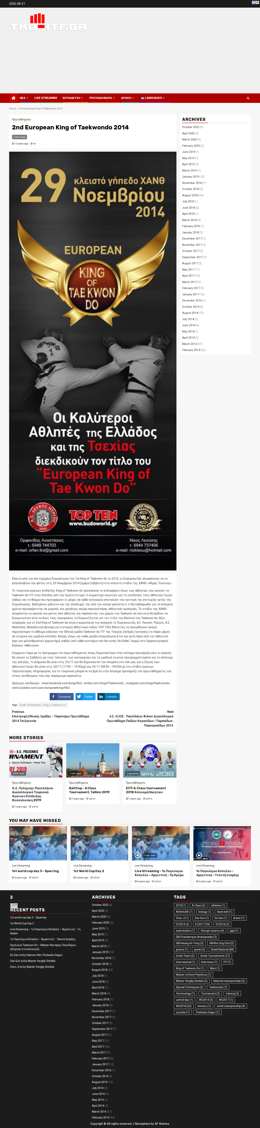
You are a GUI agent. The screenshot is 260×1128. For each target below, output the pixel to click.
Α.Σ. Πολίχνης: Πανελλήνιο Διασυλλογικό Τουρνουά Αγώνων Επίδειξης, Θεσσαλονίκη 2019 (32, 794)
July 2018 (188, 201)
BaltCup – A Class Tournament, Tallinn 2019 (89, 790)
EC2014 (182, 924)
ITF (227, 962)
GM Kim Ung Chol (221, 943)
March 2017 (189, 282)
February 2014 (191, 350)
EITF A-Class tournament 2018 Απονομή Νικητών (146, 790)
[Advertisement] (130, 64)
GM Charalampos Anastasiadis (196, 936)
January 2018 (190, 232)
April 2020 (188, 133)
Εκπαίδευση (71, 98)
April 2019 (188, 164)
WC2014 (206, 999)
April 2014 (188, 337)
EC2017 (202, 924)
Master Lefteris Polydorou (193, 974)
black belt (224, 911)
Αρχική (126, 98)
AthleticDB (184, 911)
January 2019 (190, 176)
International (185, 962)
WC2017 (226, 999)
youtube (183, 1012)
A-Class (198, 905)
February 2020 (191, 145)
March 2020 (189, 139)
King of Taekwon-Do (55, 704)
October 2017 (190, 251)
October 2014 (190, 306)
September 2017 (192, 257)
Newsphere (142, 1124)
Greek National (222, 949)
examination (185, 930)
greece (182, 949)
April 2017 (188, 275)
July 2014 (188, 319)
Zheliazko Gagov (208, 1012)
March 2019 (189, 170)
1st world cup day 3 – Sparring (35, 871)
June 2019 (188, 152)
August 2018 (190, 195)
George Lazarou (212, 930)
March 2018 (189, 220)
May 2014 (188, 331)
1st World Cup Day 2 (88, 871)
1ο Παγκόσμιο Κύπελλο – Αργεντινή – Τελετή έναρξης (217, 873)
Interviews (209, 962)
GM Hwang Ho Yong (189, 943)
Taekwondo (218, 987)
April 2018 (188, 214)
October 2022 (190, 127)
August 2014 (190, 313)
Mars (215, 968)
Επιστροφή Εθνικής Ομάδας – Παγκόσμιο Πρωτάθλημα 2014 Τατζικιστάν (50, 716)
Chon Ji (182, 918)
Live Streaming (45, 98)
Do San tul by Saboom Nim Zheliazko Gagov (36, 955)
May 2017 (188, 269)
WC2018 (183, 1006)
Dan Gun (202, 918)
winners (204, 1006)
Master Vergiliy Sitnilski (191, 980)
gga (234, 930)
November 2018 (192, 183)
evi (34, 143)
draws (239, 918)
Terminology (185, 993)
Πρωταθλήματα (100, 98)
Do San (221, 918)
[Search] (248, 98)
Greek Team (185, 955)
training (232, 993)
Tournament (210, 993)
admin (35, 806)
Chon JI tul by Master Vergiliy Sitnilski (32, 966)
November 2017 (192, 245)
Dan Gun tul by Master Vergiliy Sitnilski (32, 960)
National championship (229, 980)
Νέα (22, 98)
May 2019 (188, 158)
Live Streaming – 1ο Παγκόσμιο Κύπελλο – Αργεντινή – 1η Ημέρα (159, 873)
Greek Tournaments (30, 704)
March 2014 (189, 344)
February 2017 (191, 288)
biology (205, 911)
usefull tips (184, 999)
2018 (181, 905)
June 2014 (188, 325)
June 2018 (188, 207)
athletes (218, 905)
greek (199, 949)
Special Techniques (189, 987)
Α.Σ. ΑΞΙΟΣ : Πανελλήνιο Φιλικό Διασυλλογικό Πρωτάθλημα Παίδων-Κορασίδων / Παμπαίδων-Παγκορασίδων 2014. (140, 718)
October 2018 (190, 189)
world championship (231, 1006)
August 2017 (190, 263)
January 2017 (190, 294)
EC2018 (222, 924)
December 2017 (192, 238)
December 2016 (192, 300)
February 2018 (191, 226)
